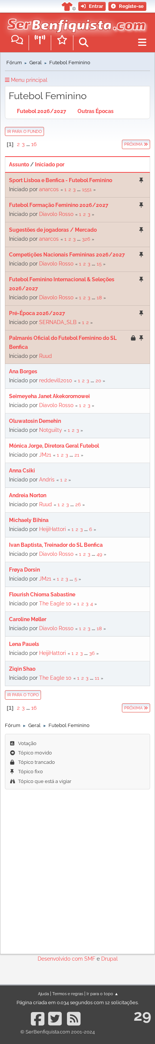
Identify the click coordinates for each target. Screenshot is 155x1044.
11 (97, 678)
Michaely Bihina (29, 520)
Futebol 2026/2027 (41, 111)
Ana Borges (23, 371)
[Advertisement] (77, 870)
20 (98, 380)
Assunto (19, 164)
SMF (89, 959)
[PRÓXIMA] (121, 144)
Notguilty (50, 430)
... (28, 144)
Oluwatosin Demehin (35, 421)
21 (76, 455)
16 (33, 144)
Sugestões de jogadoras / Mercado (53, 230)
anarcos (49, 189)
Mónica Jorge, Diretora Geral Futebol (54, 446)
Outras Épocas (96, 111)
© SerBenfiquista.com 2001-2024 (57, 1032)
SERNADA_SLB (57, 322)
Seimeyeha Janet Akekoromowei (49, 396)
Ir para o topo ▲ (103, 993)
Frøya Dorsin (24, 570)
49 (99, 554)
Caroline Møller (27, 619)
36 (92, 653)
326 (86, 239)
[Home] (74, 22)
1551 (87, 189)
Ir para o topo (23, 694)
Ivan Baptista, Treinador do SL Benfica (56, 545)
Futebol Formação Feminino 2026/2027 (58, 205)
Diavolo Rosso (56, 214)
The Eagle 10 (55, 603)
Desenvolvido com (61, 959)
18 (99, 297)
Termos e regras (67, 993)
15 (99, 264)
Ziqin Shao (22, 669)
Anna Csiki (22, 471)
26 (78, 504)
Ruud (45, 356)
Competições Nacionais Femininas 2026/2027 (67, 255)
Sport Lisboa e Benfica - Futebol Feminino (60, 180)
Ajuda (43, 993)
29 (142, 1015)
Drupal (109, 959)
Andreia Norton (27, 495)
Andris (47, 480)
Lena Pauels (24, 644)
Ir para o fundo (24, 131)
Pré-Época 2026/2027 (37, 313)
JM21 (45, 455)
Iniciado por (49, 164)
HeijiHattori (52, 529)
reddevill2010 (55, 380)
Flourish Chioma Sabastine (42, 594)
